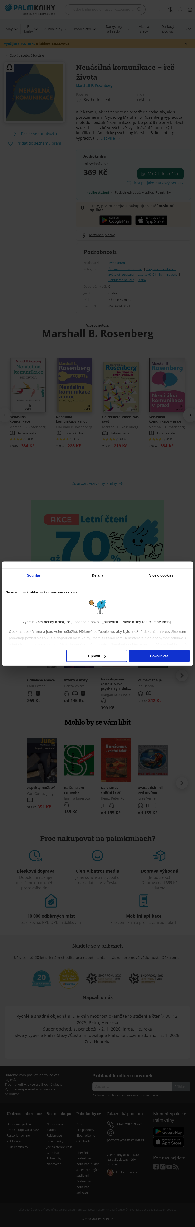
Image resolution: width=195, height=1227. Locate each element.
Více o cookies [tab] (161, 575)
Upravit (94, 656)
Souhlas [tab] (34, 575)
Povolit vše (159, 656)
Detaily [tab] (97, 575)
